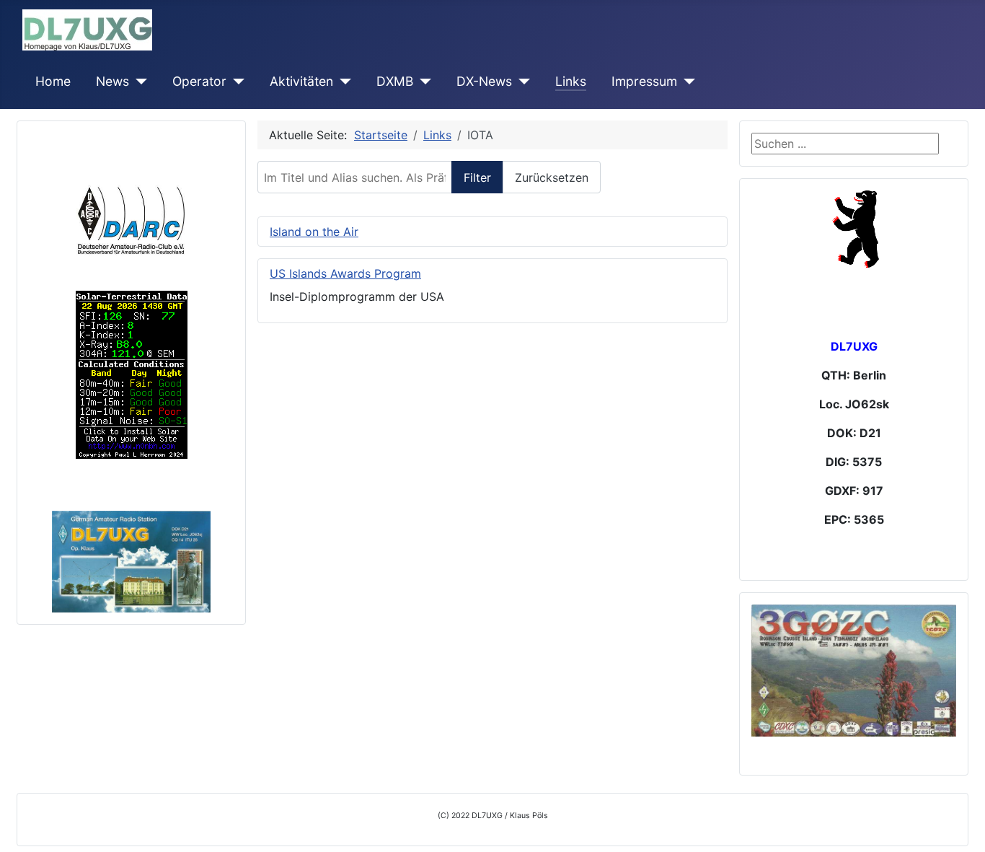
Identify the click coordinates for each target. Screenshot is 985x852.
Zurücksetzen (551, 177)
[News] (138, 81)
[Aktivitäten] (342, 81)
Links (570, 81)
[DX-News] (521, 81)
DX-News (484, 81)
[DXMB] (422, 81)
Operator (199, 81)
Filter (477, 177)
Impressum (644, 81)
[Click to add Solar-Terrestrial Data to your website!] (131, 373)
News (112, 81)
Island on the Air (314, 231)
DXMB (394, 81)
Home (53, 81)
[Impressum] (686, 81)
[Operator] (235, 81)
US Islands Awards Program (345, 273)
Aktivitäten (301, 81)
